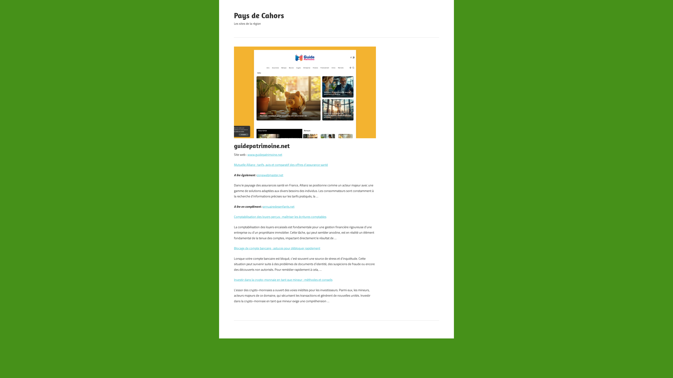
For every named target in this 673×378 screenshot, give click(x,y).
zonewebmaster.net (270, 175)
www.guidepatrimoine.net (264, 154)
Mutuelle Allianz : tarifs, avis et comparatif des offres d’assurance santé (281, 164)
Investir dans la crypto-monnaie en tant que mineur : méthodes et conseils (283, 279)
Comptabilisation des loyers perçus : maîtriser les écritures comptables (280, 216)
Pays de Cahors (259, 15)
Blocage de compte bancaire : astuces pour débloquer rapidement (277, 248)
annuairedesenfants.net (278, 206)
